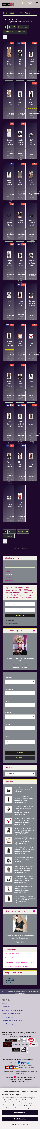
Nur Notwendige (20, 1119)
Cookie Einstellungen (8, 1024)
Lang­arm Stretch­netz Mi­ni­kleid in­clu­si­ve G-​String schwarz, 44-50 (10, 102)
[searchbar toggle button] (23, 3)
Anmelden (20, 615)
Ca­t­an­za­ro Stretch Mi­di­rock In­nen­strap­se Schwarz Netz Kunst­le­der (10, 182)
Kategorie (8, 678)
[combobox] (23, 27)
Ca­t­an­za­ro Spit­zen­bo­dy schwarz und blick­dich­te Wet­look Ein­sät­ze (21, 263)
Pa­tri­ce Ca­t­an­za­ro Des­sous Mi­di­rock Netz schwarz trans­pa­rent (32, 62)
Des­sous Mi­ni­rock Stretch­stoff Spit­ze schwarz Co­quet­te (32, 303)
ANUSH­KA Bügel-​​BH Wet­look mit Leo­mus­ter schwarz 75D (32, 182)
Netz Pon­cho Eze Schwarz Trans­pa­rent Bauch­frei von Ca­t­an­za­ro (21, 384)
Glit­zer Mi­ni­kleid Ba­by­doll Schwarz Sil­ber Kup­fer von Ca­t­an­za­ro (21, 424)
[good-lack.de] (7, 4)
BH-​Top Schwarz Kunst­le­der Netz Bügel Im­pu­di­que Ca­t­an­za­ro (32, 223)
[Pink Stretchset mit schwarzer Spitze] (20, 645)
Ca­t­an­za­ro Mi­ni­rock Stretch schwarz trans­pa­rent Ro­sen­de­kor (21, 223)
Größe (7, 724)
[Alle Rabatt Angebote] (34, 631)
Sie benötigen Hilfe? (8, 1017)
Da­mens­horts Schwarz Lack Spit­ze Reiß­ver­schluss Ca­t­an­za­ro (10, 504)
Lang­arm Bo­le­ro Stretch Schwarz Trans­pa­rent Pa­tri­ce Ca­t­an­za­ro (10, 303)
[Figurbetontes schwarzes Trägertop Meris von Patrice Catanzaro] (20, 923)
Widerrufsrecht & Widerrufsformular (12, 1010)
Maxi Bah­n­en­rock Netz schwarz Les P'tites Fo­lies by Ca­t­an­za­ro (10, 424)
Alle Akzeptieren (20, 1112)
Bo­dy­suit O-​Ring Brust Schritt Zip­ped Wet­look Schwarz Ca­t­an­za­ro (21, 62)
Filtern (20, 753)
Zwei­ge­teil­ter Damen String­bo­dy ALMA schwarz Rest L (10, 263)
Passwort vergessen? (11, 623)
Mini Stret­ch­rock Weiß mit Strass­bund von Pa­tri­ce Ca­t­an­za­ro (20, 343)
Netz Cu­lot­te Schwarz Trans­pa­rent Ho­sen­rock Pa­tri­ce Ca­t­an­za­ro (10, 343)
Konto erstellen (9, 620)
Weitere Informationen (20, 1124)
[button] (5, 27)
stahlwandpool (9, 580)
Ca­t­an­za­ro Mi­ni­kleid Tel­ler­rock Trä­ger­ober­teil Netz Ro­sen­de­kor (31, 102)
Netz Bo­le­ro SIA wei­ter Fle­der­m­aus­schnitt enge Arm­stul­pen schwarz (21, 142)
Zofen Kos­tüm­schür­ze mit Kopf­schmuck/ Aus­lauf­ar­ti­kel (32, 142)
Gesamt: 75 (8, 577)
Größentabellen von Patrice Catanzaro (16, 966)
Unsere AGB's (6, 1007)
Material (8, 713)
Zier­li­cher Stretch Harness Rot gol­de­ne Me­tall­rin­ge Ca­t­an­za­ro (31, 464)
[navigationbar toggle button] (36, 3)
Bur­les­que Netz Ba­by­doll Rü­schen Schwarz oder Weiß (10, 142)
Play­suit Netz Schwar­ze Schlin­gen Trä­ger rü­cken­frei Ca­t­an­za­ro (9, 464)
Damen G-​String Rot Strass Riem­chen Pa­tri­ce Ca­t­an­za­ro (31, 343)
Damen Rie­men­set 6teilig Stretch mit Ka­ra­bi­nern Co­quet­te (31, 384)
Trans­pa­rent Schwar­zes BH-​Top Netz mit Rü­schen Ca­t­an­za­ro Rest (9, 223)
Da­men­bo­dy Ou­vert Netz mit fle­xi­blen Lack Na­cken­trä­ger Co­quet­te (20, 102)
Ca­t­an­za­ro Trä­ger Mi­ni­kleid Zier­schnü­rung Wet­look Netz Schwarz (10, 384)
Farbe (7, 701)
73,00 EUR (20, 942)
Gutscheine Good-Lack (11, 958)
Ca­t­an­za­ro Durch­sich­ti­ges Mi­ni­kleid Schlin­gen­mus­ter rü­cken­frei (31, 424)
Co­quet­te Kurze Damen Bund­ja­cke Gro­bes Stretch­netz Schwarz (32, 263)
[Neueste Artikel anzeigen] (34, 911)
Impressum (5, 1003)
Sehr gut (7, 572)
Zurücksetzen (20, 757)
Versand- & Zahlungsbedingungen (12, 1021)
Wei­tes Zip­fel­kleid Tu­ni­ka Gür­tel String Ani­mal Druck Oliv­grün (20, 182)
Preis (7, 736)
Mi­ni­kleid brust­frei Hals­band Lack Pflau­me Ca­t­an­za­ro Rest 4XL (20, 464)
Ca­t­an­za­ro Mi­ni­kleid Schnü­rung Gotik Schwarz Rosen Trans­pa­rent (21, 303)
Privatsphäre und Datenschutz (11, 1014)
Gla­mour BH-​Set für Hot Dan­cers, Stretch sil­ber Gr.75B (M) (9, 62)
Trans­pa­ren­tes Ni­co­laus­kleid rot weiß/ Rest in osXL (20, 504)
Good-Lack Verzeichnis (12, 954)
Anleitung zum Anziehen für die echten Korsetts (19, 962)
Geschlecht (9, 689)
